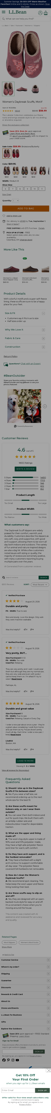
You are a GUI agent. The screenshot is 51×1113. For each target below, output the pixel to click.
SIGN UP (42, 1090)
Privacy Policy (25, 1104)
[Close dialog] (48, 1070)
